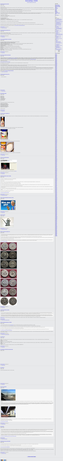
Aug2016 (56, 137)
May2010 (56, 197)
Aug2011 (56, 185)
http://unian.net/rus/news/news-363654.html (4, 421)
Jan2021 (56, 95)
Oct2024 (56, 59)
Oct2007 (56, 222)
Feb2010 (2, 52)
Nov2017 (56, 125)
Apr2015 (56, 150)
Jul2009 (56, 205)
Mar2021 (56, 93)
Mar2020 (56, 103)
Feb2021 (56, 94)
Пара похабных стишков (3, 93)
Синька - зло (57, 40)
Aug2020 (56, 99)
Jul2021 (56, 90)
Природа (56, 11)
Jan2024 (56, 66)
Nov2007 (56, 221)
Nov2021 (56, 87)
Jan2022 (56, 85)
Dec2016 (56, 134)
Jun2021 (56, 91)
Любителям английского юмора (58, 41)
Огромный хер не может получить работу (5, 441)
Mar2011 (56, 189)
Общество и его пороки (57, 6)
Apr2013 (56, 169)
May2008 (56, 216)
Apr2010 (56, 198)
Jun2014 (56, 158)
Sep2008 (56, 213)
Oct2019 (56, 107)
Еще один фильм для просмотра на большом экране (6, 349)
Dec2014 (56, 153)
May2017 (56, 130)
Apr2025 (56, 54)
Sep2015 (56, 146)
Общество (6, 195)
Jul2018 (56, 119)
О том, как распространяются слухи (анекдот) (5, 39)
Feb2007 (56, 228)
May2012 (56, 178)
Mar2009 (56, 208)
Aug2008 (56, 214)
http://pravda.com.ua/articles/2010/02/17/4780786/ (5, 192)
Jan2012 (56, 181)
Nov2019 (56, 106)
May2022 (56, 82)
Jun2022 (56, 81)
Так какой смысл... (2, 336)
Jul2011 (56, 186)
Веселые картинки (5, 229)
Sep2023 (56, 69)
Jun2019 (56, 110)
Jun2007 (56, 225)
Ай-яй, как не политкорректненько (4, 157)
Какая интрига (57, 33)
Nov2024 (56, 58)
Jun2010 (56, 196)
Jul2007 (56, 224)
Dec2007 (56, 220)
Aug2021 (56, 89)
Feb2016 (56, 142)
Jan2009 (56, 210)
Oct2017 (56, 126)
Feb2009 (56, 209)
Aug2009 (56, 204)
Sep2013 (56, 165)
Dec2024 (56, 57)
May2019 (56, 111)
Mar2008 (56, 218)
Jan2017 (56, 133)
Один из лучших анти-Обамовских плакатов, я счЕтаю (7, 197)
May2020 (56, 101)
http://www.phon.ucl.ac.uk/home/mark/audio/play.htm (20, 25)
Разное (4, 212)
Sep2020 (56, 98)
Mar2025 (56, 55)
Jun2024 (56, 62)
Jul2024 (56, 61)
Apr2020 (56, 102)
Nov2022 (56, 77)
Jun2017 (56, 129)
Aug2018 (56, 118)
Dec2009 (56, 201)
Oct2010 (56, 193)
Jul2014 (56, 157)
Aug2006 (56, 233)
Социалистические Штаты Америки (58, 28)
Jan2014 (56, 162)
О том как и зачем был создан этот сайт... (31, 2)
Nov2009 (56, 202)
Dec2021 (56, 86)
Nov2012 (56, 173)
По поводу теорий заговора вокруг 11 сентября (6, 322)
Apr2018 (56, 121)
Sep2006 (56, 232)
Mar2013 (56, 170)
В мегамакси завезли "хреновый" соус (59, 23)
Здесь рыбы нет (2, 367)
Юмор (4, 52)
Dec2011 (56, 182)
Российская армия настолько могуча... (5, 74)
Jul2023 (56, 71)
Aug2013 (56, 166)
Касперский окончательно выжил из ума (59, 19)
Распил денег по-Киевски (3, 386)
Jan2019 (56, 114)
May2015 (56, 149)
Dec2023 (56, 67)
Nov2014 (56, 154)
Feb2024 (56, 65)
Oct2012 (56, 174)
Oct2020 (56, 97)
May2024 (56, 63)
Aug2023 (56, 70)
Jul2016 (56, 138)
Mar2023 (56, 74)
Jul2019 (56, 109)
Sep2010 (56, 194)
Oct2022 (56, 78)
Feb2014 (56, 161)
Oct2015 (56, 145)
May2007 (56, 226)
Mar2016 (56, 141)
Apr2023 (56, 73)
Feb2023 (56, 75)
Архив (56, 53)
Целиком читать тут (2, 317)
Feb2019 (56, 113)
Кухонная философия (5, 71)
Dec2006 (56, 230)
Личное (56, 10)
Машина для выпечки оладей (58, 46)
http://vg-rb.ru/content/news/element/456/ (4, 241)
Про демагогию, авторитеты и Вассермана (59, 21)
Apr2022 (56, 83)
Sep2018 (56, 117)
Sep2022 (56, 79)
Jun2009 (56, 206)
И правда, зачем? (57, 39)
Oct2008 (56, 212)
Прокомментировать (2, 51)
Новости (56, 7)
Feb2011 (56, 190)
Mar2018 (56, 122)
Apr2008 (56, 217)
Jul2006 (56, 234)
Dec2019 (56, 105)
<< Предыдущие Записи (31, 456)
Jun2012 (56, 177)
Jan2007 (56, 229)
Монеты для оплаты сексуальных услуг (5, 231)
